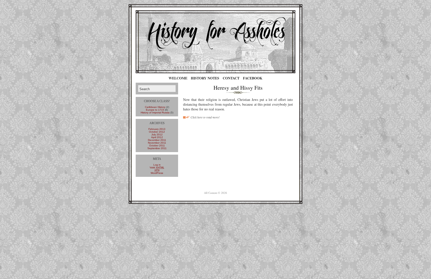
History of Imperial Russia (155, 112)
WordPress (157, 173)
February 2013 (156, 129)
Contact (231, 78)
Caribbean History (155, 107)
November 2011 (157, 142)
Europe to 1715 (155, 109)
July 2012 (157, 134)
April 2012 (157, 137)
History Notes (205, 78)
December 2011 (157, 140)
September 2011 (157, 148)
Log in (157, 164)
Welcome (178, 78)
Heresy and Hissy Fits (238, 87)
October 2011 (157, 145)
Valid (157, 167)
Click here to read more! (205, 117)
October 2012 (157, 131)
